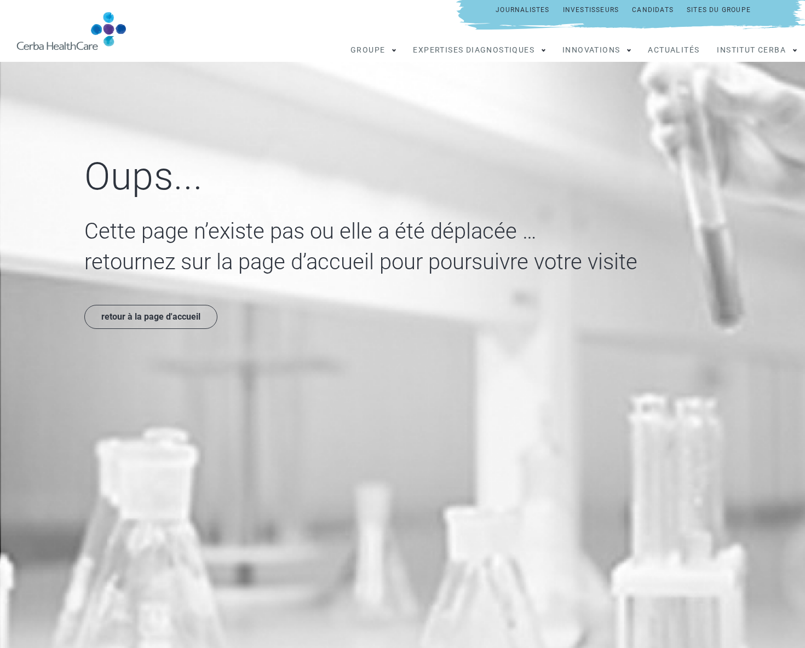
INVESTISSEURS (591, 10)
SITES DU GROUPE (719, 10)
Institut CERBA (751, 49)
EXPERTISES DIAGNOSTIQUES (473, 49)
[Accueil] (76, 31)
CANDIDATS (653, 10)
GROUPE (367, 49)
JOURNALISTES (522, 10)
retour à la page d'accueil (150, 316)
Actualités (673, 49)
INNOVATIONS (591, 49)
